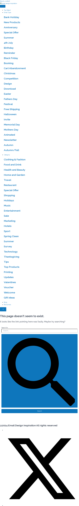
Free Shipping (12, 109)
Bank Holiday (11, 17)
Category (7, 155)
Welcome (9, 292)
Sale (6, 215)
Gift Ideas (9, 297)
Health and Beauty (14, 169)
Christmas (9, 73)
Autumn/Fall (11, 150)
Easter (7, 93)
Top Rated (7, 10)
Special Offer (11, 32)
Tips (6, 261)
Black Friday (11, 58)
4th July (8, 42)
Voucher (9, 287)
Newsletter (10, 139)
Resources (7, 304)
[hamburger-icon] (2, 6)
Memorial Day (12, 124)
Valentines (10, 282)
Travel (7, 180)
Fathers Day (10, 99)
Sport (7, 231)
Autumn (8, 145)
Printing (8, 272)
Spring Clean (11, 236)
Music (7, 205)
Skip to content (5, 1)
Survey (8, 246)
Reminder (9, 52)
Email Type (7, 12)
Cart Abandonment (15, 68)
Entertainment (12, 210)
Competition (11, 78)
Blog (5, 302)
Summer (9, 37)
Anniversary (11, 27)
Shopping (9, 195)
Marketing (9, 220)
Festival (8, 104)
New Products (12, 22)
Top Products (11, 266)
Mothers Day (11, 129)
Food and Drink (12, 164)
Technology (11, 251)
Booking (8, 63)
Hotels (7, 226)
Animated (9, 134)
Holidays (9, 200)
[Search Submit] (39, 371)
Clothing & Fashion (14, 159)
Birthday (9, 47)
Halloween (10, 114)
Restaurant (10, 185)
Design (8, 83)
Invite (7, 119)
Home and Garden (14, 174)
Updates (9, 277)
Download (10, 88)
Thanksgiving (11, 256)
